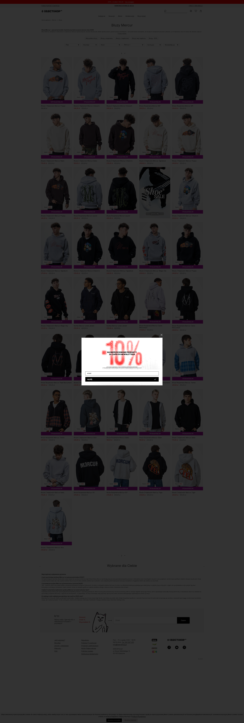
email (89, 373)
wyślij (89, 379)
